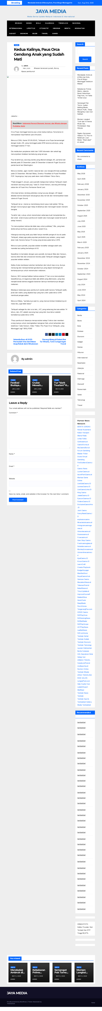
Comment (13, 413)
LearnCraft (81, 564)
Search (80, 44)
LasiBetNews (82, 630)
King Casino (81, 492)
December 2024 (83, 258)
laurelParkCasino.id (84, 475)
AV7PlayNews (82, 627)
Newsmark (36, 1002)
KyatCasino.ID (82, 558)
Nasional (76, 23)
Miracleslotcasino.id (84, 522)
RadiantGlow (82, 597)
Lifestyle (31, 28)
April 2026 (81, 179)
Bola (38, 23)
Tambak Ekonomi (84, 642)
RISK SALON (82, 678)
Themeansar (11, 1003)
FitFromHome (82, 633)
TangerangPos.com (84, 609)
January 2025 (82, 253)
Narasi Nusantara (84, 430)
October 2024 (82, 269)
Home (93, 1002)
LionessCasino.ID (83, 486)
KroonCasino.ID (83, 561)
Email (11, 466)
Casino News (82, 469)
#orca (56, 68)
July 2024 (81, 285)
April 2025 (81, 237)
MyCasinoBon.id (83, 448)
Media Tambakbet (84, 705)
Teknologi (63, 23)
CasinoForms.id (83, 445)
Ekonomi (24, 33)
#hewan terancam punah (43, 68)
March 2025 (82, 242)
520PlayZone (82, 615)
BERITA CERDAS (83, 427)
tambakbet (81, 722)
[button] (90, 28)
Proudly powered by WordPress (17, 1002)
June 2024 (81, 290)
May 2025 (81, 232)
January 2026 (82, 189)
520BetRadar (82, 621)
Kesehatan (80, 28)
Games (55, 33)
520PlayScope (82, 624)
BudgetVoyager (83, 570)
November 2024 (83, 263)
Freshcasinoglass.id (84, 543)
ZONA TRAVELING (84, 675)
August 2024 (82, 279)
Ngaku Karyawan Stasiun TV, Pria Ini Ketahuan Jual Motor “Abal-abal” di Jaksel (84, 137)
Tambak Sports (83, 699)
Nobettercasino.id (84, 546)
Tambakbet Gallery (84, 702)
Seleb (34, 33)
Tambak (80, 696)
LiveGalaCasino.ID (84, 484)
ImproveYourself (83, 594)
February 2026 (83, 184)
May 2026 (81, 174)
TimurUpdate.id (83, 591)
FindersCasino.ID (83, 501)
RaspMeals (81, 603)
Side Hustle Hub (83, 684)
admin (26, 66)
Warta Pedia (81, 436)
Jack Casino (82, 510)
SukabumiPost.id (83, 663)
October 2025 (82, 205)
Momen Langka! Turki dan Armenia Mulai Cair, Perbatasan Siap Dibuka (84, 123)
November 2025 (83, 200)
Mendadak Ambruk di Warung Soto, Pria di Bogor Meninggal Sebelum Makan (85, 79)
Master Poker (82, 454)
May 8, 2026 (60, 976)
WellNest (80, 690)
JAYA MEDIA (51, 11)
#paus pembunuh (28, 71)
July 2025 (81, 221)
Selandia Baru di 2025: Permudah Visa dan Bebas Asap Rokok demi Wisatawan (25, 341)
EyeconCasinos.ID (84, 498)
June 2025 (81, 226)
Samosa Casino (83, 579)
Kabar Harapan (83, 433)
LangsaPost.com (83, 681)
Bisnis (29, 23)
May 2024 (81, 295)
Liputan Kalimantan (84, 648)
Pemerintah (81, 389)
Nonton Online (82, 669)
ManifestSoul (82, 573)
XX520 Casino (82, 612)
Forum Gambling (83, 451)
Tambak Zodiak (83, 639)
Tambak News (82, 693)
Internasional (15, 28)
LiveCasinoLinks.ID (84, 489)
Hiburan (56, 28)
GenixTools (81, 600)
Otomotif (44, 28)
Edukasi (18, 23)
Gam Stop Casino (84, 540)
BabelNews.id (82, 588)
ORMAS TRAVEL (83, 660)
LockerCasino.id (83, 472)
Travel (45, 33)
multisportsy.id (82, 666)
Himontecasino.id (83, 531)
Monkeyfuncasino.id (85, 549)
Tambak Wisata (83, 672)
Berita (67, 28)
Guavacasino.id (83, 534)
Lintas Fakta (81, 439)
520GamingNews (83, 618)
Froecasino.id (82, 537)
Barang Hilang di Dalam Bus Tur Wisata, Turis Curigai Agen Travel (53, 341)
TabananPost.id (83, 585)
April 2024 (81, 300)
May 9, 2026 (16, 976)
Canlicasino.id (82, 442)
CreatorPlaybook (83, 567)
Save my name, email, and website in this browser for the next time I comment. (39, 494)
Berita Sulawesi (83, 651)
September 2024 (83, 274)
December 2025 (83, 195)
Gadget (12, 33)
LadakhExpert (82, 687)
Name (12, 454)
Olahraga (49, 23)
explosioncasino (83, 519)
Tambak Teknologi (84, 645)
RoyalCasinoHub (83, 576)
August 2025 (82, 216)
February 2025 (83, 248)
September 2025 (83, 211)
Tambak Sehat (82, 636)
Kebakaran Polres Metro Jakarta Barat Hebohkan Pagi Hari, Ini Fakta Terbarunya (84, 93)
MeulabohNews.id (84, 582)
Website (12, 479)
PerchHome (82, 606)
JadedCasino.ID (83, 495)
